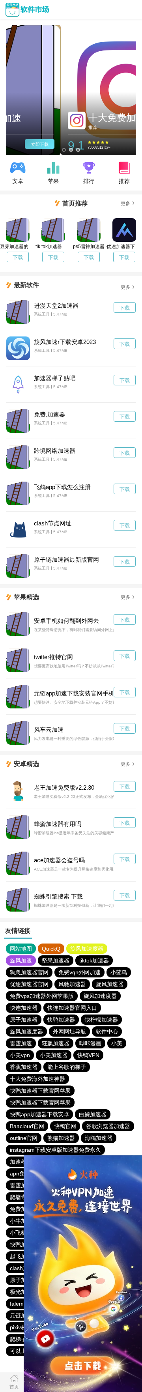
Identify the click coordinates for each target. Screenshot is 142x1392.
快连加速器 (23, 1008)
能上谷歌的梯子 (66, 1067)
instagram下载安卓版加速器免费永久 (55, 1150)
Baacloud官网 (27, 1126)
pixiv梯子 (21, 1327)
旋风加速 (21, 960)
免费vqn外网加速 (79, 972)
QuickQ (51, 948)
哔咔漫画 (90, 1043)
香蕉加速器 (23, 1067)
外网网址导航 (69, 1031)
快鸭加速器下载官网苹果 (40, 1090)
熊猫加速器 (61, 1138)
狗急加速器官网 (29, 972)
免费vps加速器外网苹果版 (42, 996)
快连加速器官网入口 (72, 1008)
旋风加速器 (109, 984)
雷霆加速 (21, 1043)
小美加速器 (53, 1055)
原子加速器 (23, 1019)
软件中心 (107, 1031)
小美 (116, 1043)
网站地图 (21, 948)
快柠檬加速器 (101, 1019)
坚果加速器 (55, 960)
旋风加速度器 (86, 948)
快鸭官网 (65, 1126)
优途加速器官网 (29, 984)
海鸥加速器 (98, 1138)
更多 (125, 203)
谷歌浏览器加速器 (108, 1126)
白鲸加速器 (92, 1114)
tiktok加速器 (94, 960)
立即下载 (115, 144)
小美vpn (20, 1055)
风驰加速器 (72, 984)
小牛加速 (21, 1221)
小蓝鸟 (118, 972)
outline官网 (23, 1138)
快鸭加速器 (61, 1019)
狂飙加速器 (55, 1043)
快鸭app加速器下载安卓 (39, 1114)
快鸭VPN (88, 1055)
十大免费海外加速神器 (37, 1079)
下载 (18, 257)
